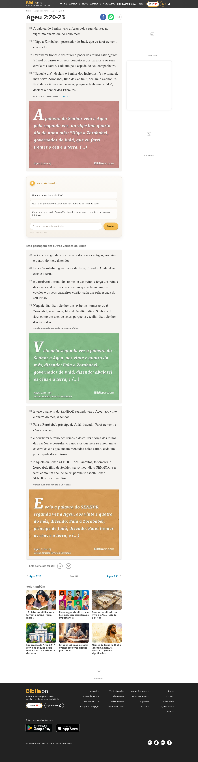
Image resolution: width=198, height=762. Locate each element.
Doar (153, 3)
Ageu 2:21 (113, 576)
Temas (171, 691)
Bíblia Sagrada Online (38, 5)
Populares (144, 701)
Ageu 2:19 (35, 576)
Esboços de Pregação (89, 706)
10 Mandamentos (91, 696)
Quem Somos (167, 706)
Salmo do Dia (118, 696)
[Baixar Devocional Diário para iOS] (68, 728)
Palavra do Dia (117, 701)
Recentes (145, 706)
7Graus (42, 743)
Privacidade (168, 701)
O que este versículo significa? (47, 195)
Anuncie (170, 711)
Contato (170, 696)
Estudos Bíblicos (91, 701)
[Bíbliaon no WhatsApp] (150, 742)
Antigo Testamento (70, 3)
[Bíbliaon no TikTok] (156, 742)
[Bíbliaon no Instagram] (163, 742)
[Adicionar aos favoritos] (119, 17)
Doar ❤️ (34, 705)
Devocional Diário (116, 706)
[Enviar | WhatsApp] (111, 17)
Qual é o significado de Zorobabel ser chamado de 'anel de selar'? (66, 203)
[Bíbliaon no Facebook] (169, 742)
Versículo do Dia (116, 691)
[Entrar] (163, 4)
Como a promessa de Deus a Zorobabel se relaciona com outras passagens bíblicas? (71, 214)
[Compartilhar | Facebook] (103, 17)
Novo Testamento (91, 3)
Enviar (111, 226)
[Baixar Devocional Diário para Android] (39, 728)
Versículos (109, 3)
